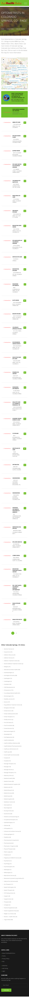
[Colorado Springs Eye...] (9, 84)
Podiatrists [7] (7, 855)
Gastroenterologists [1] (9, 731)
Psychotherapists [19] (9, 866)
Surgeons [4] (7, 896)
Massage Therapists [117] (10, 772)
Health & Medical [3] (9, 740)
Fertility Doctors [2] (8, 719)
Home (2, 29)
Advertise (4, 965)
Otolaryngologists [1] (9, 834)
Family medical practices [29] (11, 713)
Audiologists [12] (8, 678)
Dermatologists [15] (8, 696)
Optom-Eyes (18, 78)
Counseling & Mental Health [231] (12, 693)
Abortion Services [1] (9, 649)
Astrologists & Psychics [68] (10, 675)
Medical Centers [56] (9, 781)
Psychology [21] (8, 863)
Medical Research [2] (9, 790)
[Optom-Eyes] (18, 75)
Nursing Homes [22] (9, 810)
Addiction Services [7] (9, 658)
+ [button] (3, 60)
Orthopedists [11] (8, 828)
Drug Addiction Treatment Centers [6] (13, 705)
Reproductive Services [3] (10, 875)
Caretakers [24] (7, 684)
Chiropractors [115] (8, 690)
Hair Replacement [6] (9, 737)
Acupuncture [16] (8, 652)
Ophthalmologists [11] (9, 822)
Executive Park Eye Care (16, 357)
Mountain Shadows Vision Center (17, 570)
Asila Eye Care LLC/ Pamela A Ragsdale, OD (16, 403)
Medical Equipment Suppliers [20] (12, 784)
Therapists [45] (7, 902)
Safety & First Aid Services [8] (11, 881)
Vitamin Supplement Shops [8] (11, 910)
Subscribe (6, 990)
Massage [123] (7, 766)
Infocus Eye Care (17, 257)
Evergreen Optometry (15, 387)
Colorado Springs (20, 29)
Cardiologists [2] (8, 681)
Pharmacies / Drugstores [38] (11, 846)
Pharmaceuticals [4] (8, 843)
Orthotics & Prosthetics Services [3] (12, 831)
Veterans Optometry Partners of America (16, 510)
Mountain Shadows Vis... (6, 71)
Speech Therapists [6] (9, 890)
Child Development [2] (9, 687)
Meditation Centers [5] (9, 802)
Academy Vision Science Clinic (16, 419)
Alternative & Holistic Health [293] (12, 669)
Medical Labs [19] (8, 787)
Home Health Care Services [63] (11, 755)
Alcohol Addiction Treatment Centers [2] (13, 663)
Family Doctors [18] (8, 710)
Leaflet (8, 88)
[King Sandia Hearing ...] (14, 77)
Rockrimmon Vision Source (16, 342)
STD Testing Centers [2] (9, 893)
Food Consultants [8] (9, 725)
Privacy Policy (5, 958)
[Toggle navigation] (25, 3)
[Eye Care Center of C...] (11, 83)
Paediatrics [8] (7, 837)
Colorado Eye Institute (16, 181)
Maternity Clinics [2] (8, 775)
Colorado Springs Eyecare (17, 328)
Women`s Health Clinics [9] (10, 916)
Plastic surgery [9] (8, 852)
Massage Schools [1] (9, 769)
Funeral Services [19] (9, 728)
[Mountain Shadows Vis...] (6, 68)
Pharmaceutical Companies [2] (11, 840)
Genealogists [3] (8, 734)
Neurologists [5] (8, 807)
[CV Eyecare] (23, 74)
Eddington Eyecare (15, 269)
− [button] (3, 62)
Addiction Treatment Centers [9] (11, 660)
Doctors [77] (7, 702)
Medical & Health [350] (9, 778)
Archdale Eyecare (15, 211)
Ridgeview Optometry (21, 67)
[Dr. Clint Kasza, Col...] (22, 79)
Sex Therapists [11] (8, 884)
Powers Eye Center (23, 72)
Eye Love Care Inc (8, 86)
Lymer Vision (14, 68)
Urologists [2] (7, 905)
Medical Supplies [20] (9, 799)
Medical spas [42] (8, 796)
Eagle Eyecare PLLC (22, 69)
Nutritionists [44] (8, 813)
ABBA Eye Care (16, 122)
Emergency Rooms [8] (9, 707)
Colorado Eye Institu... (21, 66)
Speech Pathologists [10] (10, 887)
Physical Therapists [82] (9, 849)
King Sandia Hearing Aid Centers (18, 110)
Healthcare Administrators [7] (11, 749)
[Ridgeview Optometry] (21, 64)
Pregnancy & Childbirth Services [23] (12, 858)
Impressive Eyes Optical (16, 527)
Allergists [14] (7, 666)
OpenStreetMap (19, 88)
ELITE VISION (8, 77)
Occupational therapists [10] (10, 819)
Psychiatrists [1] (8, 860)
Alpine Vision (16, 150)
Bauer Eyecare (16, 313)
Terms (4, 956)
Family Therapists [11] (9, 716)
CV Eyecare (23, 77)
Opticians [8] (7, 825)
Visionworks (13, 70)
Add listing (5, 968)
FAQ (3, 961)
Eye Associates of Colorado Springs (17, 242)
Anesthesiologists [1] (9, 672)
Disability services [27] (9, 699)
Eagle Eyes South (17, 619)
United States (10, 29)
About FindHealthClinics (8, 953)
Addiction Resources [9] (9, 655)
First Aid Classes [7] (8, 722)
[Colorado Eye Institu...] (20, 63)
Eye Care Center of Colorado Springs (16, 165)
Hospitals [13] (7, 760)
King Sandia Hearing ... (14, 80)
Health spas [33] (8, 752)
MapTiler (13, 88)
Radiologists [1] (7, 869)
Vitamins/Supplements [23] (10, 907)
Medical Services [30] (9, 793)
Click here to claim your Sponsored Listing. (17, 100)
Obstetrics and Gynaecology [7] (11, 816)
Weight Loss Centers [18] (10, 913)
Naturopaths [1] (8, 805)
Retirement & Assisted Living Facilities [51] (14, 878)
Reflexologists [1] (8, 872)
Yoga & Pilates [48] (8, 919)
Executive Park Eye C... (15, 65)
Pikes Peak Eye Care (16, 84)
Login (3, 971)
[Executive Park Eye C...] (14, 62)
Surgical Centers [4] (8, 899)
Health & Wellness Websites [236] (12, 743)
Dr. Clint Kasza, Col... (22, 82)
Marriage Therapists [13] (10, 763)
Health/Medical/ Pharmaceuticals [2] (12, 746)
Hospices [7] (7, 758)
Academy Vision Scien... (15, 73)
